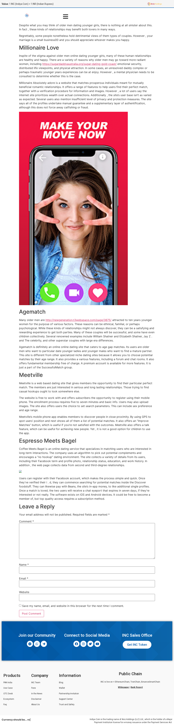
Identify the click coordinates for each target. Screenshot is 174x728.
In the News (36, 693)
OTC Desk (8, 693)
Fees (33, 688)
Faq (5, 704)
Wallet (62, 688)
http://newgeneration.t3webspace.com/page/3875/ (78, 320)
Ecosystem (8, 699)
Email (23, 578)
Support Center (66, 699)
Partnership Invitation (69, 693)
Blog (61, 682)
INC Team (35, 682)
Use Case (8, 688)
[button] (65, 16)
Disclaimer (36, 699)
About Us (35, 704)
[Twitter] (90, 644)
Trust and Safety (66, 704)
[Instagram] (83, 644)
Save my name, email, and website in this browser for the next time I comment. (73, 605)
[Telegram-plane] (44, 644)
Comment (26, 521)
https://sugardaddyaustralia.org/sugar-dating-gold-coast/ (79, 64)
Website (24, 592)
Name (24, 564)
